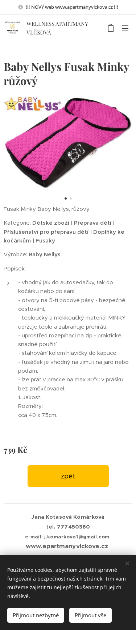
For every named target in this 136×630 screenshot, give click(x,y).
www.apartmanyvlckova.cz (67, 546)
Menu (125, 28)
